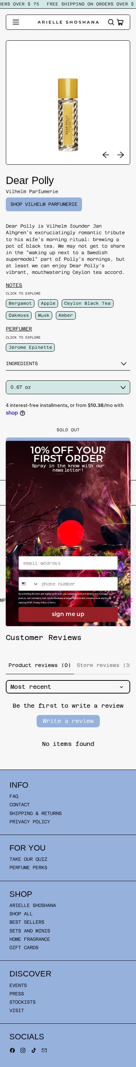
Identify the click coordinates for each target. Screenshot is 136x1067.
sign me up (68, 614)
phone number (35, 572)
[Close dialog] (123, 448)
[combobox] (28, 584)
